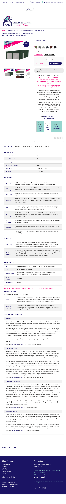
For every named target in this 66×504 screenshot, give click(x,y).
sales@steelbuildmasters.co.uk (55, 2)
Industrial (4, 466)
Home (3, 30)
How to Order (27, 146)
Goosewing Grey (43, 47)
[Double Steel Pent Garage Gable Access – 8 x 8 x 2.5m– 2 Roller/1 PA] (17, 54)
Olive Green (35, 47)
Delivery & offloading (42, 146)
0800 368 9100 (36, 2)
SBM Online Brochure (8, 486)
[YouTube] (45, 488)
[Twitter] (36, 488)
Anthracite (47, 47)
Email (22, 344)
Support (4, 473)
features (17, 146)
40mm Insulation (49, 54)
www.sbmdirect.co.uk (8, 481)
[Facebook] (39, 488)
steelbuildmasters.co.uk (30, 499)
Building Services (6, 471)
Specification (7, 146)
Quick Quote (20, 2)
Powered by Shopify (42, 499)
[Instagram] (42, 488)
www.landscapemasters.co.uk (10, 484)
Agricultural (5, 468)
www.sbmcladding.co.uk (8, 482)
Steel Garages (6, 464)
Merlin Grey (39, 47)
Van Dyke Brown (51, 47)
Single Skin (39, 54)
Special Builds (5, 470)
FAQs (11, 2)
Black (55, 47)
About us (4, 2)
